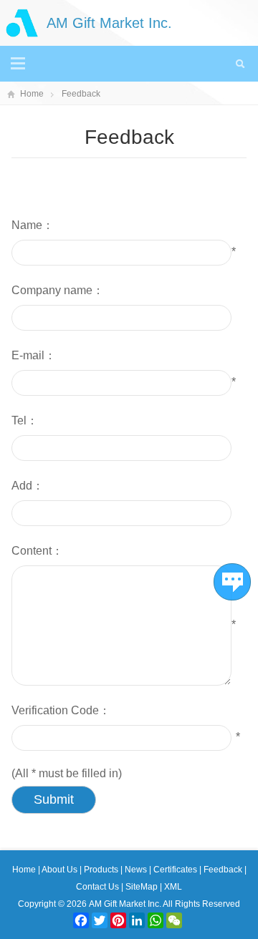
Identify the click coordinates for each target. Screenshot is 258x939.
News (137, 870)
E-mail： (33, 355)
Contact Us (98, 887)
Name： (32, 225)
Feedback (81, 94)
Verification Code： (60, 710)
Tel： (24, 420)
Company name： (57, 290)
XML (173, 887)
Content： (37, 551)
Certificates (176, 870)
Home (32, 94)
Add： (27, 486)
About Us (61, 870)
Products (102, 870)
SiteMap (141, 887)
